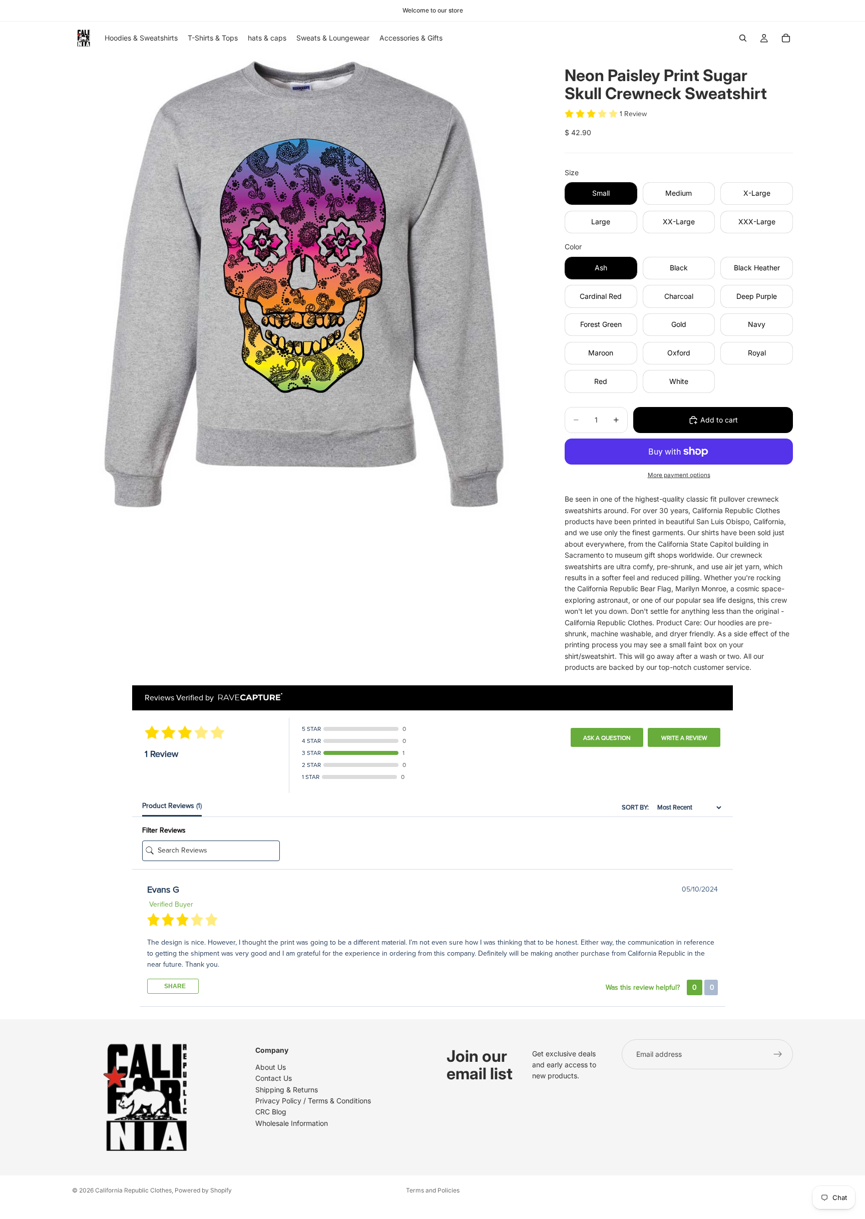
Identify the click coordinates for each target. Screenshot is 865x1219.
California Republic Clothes (133, 1190)
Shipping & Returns (286, 1089)
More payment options (679, 475)
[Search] (743, 38)
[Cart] (786, 38)
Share (174, 986)
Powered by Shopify (203, 1190)
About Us (270, 1067)
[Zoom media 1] (306, 289)
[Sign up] (777, 1054)
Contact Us (273, 1078)
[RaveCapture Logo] (248, 697)
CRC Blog (270, 1111)
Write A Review (684, 737)
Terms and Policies (433, 1190)
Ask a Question (607, 737)
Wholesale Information (291, 1123)
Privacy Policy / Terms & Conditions (313, 1100)
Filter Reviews (164, 830)
